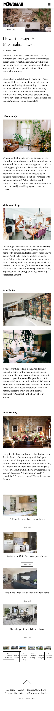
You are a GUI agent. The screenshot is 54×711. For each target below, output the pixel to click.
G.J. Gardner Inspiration (8, 655)
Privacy (8, 693)
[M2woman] (13, 4)
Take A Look (27, 527)
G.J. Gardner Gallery (16, 656)
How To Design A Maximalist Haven (19, 41)
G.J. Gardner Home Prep (24, 657)
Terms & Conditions (36, 690)
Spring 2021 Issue (13, 29)
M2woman (25, 698)
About (21, 690)
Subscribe (19, 693)
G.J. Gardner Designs (41, 656)
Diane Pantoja (9, 50)
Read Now (11, 690)
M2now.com (33, 693)
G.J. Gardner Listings (33, 656)
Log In (44, 693)
